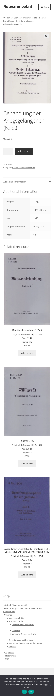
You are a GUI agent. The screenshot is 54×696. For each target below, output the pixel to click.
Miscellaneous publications (20, 640)
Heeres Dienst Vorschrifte (23, 167)
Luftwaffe (16, 630)
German (17, 17)
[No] (50, 685)
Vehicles (12, 646)
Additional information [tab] (14, 181)
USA (7, 659)
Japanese (9, 652)
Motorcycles (10, 655)
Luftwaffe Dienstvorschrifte (24, 634)
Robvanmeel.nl (17, 6)
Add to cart (24, 151)
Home (9, 17)
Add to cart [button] (27, 353)
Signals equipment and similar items (25, 643)
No (31, 692)
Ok (24, 692)
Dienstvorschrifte (16, 618)
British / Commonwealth (16, 605)
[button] (46, 36)
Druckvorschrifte (30, 17)
